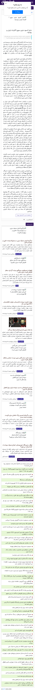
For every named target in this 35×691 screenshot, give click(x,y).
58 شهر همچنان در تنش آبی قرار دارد (22, 611)
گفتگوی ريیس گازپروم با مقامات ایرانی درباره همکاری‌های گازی (20, 582)
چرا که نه (17, 12)
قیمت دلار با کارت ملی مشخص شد (22, 587)
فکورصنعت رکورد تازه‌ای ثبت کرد (23, 630)
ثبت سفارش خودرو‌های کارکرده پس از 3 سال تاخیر (18, 543)
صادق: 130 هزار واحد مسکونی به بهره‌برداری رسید (18, 506)
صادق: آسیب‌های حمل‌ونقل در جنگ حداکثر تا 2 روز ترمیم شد (19, 615)
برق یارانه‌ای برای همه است (24, 676)
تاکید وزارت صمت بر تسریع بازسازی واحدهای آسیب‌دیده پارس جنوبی (20, 598)
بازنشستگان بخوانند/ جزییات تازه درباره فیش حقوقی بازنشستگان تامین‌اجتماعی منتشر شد (18, 539)
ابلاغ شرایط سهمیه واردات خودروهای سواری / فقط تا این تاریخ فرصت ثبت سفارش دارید (18, 563)
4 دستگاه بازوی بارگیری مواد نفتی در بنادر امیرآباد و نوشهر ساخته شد (19, 496)
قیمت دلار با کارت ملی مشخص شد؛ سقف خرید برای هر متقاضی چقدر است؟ (18, 502)
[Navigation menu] (32, 2)
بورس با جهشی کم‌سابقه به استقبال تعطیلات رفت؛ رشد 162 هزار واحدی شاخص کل (19, 668)
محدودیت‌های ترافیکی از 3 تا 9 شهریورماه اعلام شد (18, 483)
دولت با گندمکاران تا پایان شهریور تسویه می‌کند (19, 559)
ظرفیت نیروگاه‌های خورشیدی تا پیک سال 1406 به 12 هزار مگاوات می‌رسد (18, 577)
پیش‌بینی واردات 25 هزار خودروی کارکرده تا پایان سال (17, 590)
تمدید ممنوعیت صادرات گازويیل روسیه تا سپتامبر (18, 520)
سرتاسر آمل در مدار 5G (25, 480)
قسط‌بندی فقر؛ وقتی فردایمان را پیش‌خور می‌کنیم (18, 673)
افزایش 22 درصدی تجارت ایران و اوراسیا (21, 524)
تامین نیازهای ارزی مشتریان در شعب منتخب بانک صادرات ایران (19, 551)
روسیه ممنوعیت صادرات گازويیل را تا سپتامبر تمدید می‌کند (19, 642)
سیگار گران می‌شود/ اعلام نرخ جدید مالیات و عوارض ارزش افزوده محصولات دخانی (19, 684)
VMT (4, 689)
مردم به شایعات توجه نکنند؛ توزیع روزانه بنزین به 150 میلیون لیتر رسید (18, 516)
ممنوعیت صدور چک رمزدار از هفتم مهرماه (20, 546)
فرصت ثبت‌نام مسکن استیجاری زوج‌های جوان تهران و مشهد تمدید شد (18, 626)
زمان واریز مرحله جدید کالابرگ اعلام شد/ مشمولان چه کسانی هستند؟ (18, 465)
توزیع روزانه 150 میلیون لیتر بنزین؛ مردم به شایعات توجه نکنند (19, 572)
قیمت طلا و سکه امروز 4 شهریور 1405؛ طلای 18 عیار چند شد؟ (18, 510)
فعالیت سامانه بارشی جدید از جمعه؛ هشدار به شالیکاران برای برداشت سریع (18, 491)
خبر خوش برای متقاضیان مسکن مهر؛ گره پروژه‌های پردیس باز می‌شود (19, 621)
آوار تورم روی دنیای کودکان (24, 659)
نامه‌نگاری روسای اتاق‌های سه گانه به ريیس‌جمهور (18, 594)
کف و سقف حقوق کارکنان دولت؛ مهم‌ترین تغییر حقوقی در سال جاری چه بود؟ (18, 663)
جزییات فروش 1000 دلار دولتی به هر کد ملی (19, 647)
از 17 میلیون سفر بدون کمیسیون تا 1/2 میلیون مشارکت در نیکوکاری (20, 533)
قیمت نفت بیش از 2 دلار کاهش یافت (21, 608)
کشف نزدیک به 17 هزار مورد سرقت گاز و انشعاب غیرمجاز (17, 650)
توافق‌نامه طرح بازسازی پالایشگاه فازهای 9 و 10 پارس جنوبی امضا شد (18, 603)
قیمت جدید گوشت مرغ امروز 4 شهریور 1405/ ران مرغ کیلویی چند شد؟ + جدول (18, 470)
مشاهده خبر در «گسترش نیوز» (24, 215)
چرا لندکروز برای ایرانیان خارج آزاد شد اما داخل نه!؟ (18, 567)
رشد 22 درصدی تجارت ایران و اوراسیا (21, 555)
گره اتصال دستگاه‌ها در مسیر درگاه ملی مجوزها (19, 487)
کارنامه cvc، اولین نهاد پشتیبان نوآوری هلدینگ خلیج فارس (18, 475)
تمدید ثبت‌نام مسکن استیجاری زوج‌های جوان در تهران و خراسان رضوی (18, 654)
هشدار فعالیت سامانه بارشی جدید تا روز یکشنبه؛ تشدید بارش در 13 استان (18, 528)
